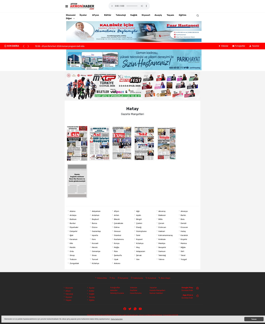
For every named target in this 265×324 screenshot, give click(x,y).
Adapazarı (140, 251)
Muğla (116, 247)
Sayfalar (133, 290)
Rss (113, 278)
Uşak (116, 259)
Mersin (95, 247)
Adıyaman (96, 211)
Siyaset (146, 15)
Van (138, 259)
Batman (73, 219)
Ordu (72, 251)
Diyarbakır (74, 227)
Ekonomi (70, 15)
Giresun (117, 231)
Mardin (72, 247)
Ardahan (95, 215)
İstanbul (117, 235)
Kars (94, 239)
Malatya (161, 243)
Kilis (71, 243)
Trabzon (73, 259)
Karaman (73, 239)
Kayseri (139, 239)
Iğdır (71, 235)
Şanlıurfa (118, 255)
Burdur (73, 223)
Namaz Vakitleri (156, 293)
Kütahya (139, 243)
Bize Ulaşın (165, 278)
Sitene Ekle (102, 278)
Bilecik (117, 219)
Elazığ (138, 227)
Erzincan (162, 227)
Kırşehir (184, 239)
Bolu (183, 219)
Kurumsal (152, 278)
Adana (72, 211)
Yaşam (170, 15)
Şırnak (139, 255)
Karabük (184, 235)
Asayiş (158, 15)
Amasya (184, 211)
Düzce (94, 227)
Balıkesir (162, 215)
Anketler (114, 290)
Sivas (94, 255)
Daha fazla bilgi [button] (117, 319)
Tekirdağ (162, 255)
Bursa (94, 223)
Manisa (184, 243)
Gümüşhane (141, 231)
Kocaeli (95, 243)
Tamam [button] (254, 319)
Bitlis (160, 219)
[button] (25, 47)
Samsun (161, 251)
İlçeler (83, 15)
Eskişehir (73, 231)
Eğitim (182, 15)
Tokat (183, 255)
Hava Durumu (136, 293)
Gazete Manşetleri (157, 290)
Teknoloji (121, 15)
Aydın (138, 215)
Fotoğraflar (240, 46)
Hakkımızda (138, 278)
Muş (138, 247)
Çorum (161, 223)
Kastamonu (119, 239)
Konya (116, 243)
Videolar (224, 46)
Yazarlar (255, 46)
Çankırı (139, 223)
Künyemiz (124, 278)
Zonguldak (74, 263)
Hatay (183, 231)
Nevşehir (162, 247)
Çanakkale (118, 223)
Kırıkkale (162, 239)
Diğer (69, 18)
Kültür (107, 15)
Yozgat (184, 259)
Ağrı (138, 211)
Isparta (95, 235)
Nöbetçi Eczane (117, 293)
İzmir (138, 235)
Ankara (117, 263)
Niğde (183, 247)
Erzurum (184, 227)
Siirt (182, 251)
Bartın (183, 215)
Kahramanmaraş (165, 235)
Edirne (117, 227)
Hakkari (161, 231)
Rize (116, 251)
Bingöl (139, 219)
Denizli (183, 223)
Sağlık (133, 15)
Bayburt (95, 219)
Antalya (73, 215)
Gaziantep (96, 231)
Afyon (95, 15)
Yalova (161, 259)
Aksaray (161, 211)
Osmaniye (96, 251)
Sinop (72, 255)
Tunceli (95, 259)
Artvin (116, 215)
